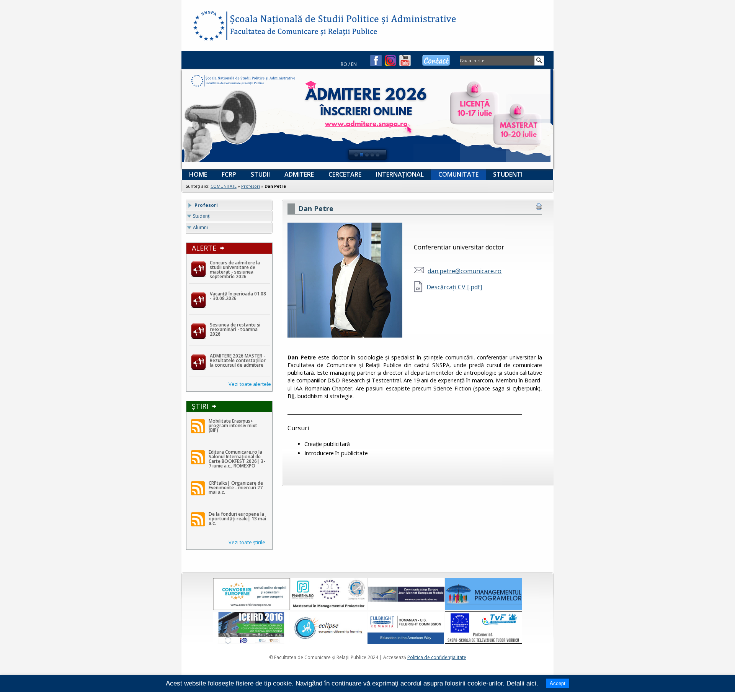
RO (344, 64)
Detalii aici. (522, 683)
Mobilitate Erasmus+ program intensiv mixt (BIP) (233, 425)
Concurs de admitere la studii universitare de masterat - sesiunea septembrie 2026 (235, 270)
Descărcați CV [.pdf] (454, 287)
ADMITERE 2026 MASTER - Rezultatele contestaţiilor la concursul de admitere (238, 360)
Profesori (250, 186)
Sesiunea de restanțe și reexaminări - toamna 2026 (235, 329)
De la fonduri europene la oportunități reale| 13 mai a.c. (237, 518)
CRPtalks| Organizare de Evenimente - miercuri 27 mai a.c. (236, 487)
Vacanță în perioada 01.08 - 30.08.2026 (238, 296)
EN (354, 64)
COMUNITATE (224, 186)
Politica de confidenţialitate (436, 657)
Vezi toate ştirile (247, 542)
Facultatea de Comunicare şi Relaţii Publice (208, 27)
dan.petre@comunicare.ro (464, 271)
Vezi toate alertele (250, 383)
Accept (557, 683)
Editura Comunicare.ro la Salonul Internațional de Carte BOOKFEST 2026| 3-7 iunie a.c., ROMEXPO (237, 459)
